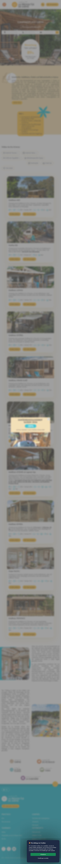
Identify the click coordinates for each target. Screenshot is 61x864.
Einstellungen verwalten (43, 858)
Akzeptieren (43, 854)
